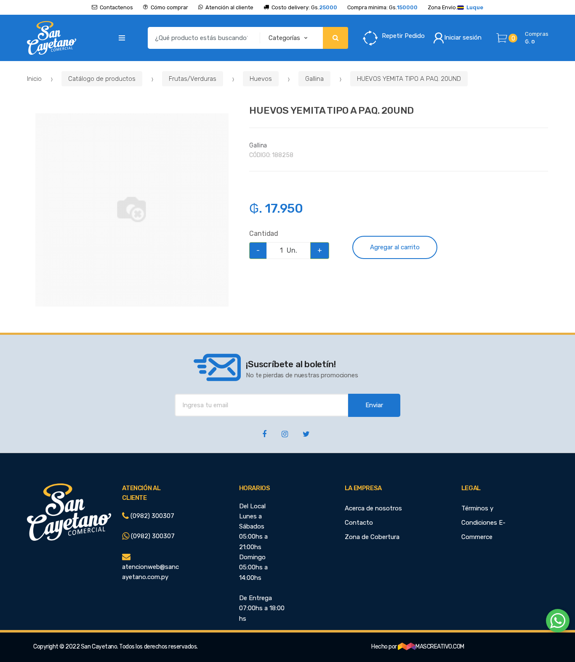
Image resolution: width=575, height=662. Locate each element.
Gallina (314, 79)
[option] (132, 210)
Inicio (34, 79)
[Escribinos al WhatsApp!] (558, 622)
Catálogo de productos (102, 79)
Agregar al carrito (395, 247)
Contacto (359, 522)
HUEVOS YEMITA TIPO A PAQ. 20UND (409, 79)
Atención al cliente (229, 7)
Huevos (261, 79)
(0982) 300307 (151, 516)
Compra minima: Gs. (382, 7)
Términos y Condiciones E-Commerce (483, 523)
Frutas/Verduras (192, 79)
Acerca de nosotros (373, 508)
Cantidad (263, 234)
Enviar (374, 405)
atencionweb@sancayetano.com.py (150, 572)
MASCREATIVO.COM (439, 646)
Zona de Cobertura (372, 537)
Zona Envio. (455, 7)
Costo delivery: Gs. (304, 7)
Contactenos (116, 7)
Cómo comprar (169, 7)
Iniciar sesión (463, 37)
